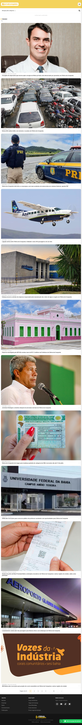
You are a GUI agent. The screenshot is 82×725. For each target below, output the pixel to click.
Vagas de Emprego (33, 703)
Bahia (3, 705)
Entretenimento (6, 707)
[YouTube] (61, 704)
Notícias (4, 700)
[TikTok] (65, 704)
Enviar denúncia (33, 707)
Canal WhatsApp (33, 705)
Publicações (5, 710)
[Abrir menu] (79, 4)
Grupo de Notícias (33, 700)
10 (53, 691)
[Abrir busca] (79, 10)
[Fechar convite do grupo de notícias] (61, 721)
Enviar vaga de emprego (35, 710)
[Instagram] (57, 704)
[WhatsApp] (69, 704)
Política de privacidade (45, 722)
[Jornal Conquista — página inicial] (41, 717)
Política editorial (35, 722)
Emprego (4, 703)
